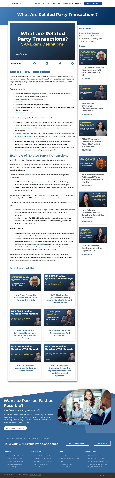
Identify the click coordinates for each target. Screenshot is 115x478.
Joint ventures (20, 113)
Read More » (87, 79)
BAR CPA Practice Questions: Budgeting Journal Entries (25, 368)
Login (77, 3)
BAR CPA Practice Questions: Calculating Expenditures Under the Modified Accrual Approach (59, 371)
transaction (27, 128)
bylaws (33, 244)
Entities (17, 107)
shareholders (19, 136)
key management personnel (37, 94)
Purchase (38, 3)
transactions (52, 136)
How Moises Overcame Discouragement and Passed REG (60, 333)
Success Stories (49, 3)
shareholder (41, 244)
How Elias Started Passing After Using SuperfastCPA (92, 248)
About (59, 3)
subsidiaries (38, 99)
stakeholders (66, 133)
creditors (30, 136)
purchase (28, 175)
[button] (34, 63)
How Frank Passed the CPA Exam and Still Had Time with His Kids (25, 297)
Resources (67, 3)
